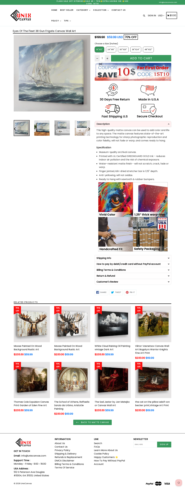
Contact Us (61, 446)
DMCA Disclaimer (64, 460)
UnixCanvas (26, 483)
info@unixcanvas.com (168, 2)
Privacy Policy (62, 450)
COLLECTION (100, 10)
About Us (60, 443)
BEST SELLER (67, 10)
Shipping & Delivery (65, 453)
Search (98, 443)
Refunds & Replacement (68, 457)
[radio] (99, 49)
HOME (54, 10)
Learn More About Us (106, 450)
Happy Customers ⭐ (106, 457)
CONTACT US (119, 10)
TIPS (66, 20)
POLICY (55, 20)
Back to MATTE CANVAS (94, 422)
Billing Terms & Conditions (69, 464)
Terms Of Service (64, 467)
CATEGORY (82, 10)
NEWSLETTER (140, 439)
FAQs (97, 446)
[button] (133, 124)
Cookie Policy (101, 453)
